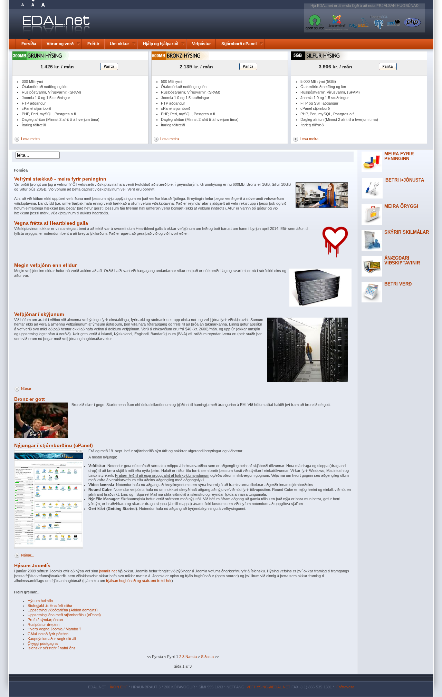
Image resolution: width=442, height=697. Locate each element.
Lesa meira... (32, 139)
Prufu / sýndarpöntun (45, 620)
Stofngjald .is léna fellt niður (50, 605)
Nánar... (27, 389)
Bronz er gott (29, 399)
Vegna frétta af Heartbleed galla (51, 223)
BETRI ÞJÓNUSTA (404, 180)
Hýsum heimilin (40, 601)
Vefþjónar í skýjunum (39, 314)
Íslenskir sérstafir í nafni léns (52, 648)
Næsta (191, 657)
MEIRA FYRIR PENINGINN (399, 156)
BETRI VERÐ (398, 284)
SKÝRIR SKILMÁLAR (406, 232)
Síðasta (207, 657)
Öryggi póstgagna (43, 643)
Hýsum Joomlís (32, 565)
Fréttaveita (345, 687)
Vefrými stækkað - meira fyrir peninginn (60, 179)
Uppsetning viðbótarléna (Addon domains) (63, 610)
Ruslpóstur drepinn (43, 624)
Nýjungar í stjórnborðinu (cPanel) (53, 445)
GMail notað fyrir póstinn (48, 634)
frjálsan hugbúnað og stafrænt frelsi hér (139, 581)
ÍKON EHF (119, 687)
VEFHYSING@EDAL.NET (268, 687)
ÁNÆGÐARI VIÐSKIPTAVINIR (402, 260)
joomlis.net (108, 571)
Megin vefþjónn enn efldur (45, 265)
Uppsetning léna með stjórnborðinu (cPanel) (64, 615)
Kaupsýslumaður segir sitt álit (52, 639)
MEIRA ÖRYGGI (401, 206)
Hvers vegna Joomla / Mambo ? (54, 629)
